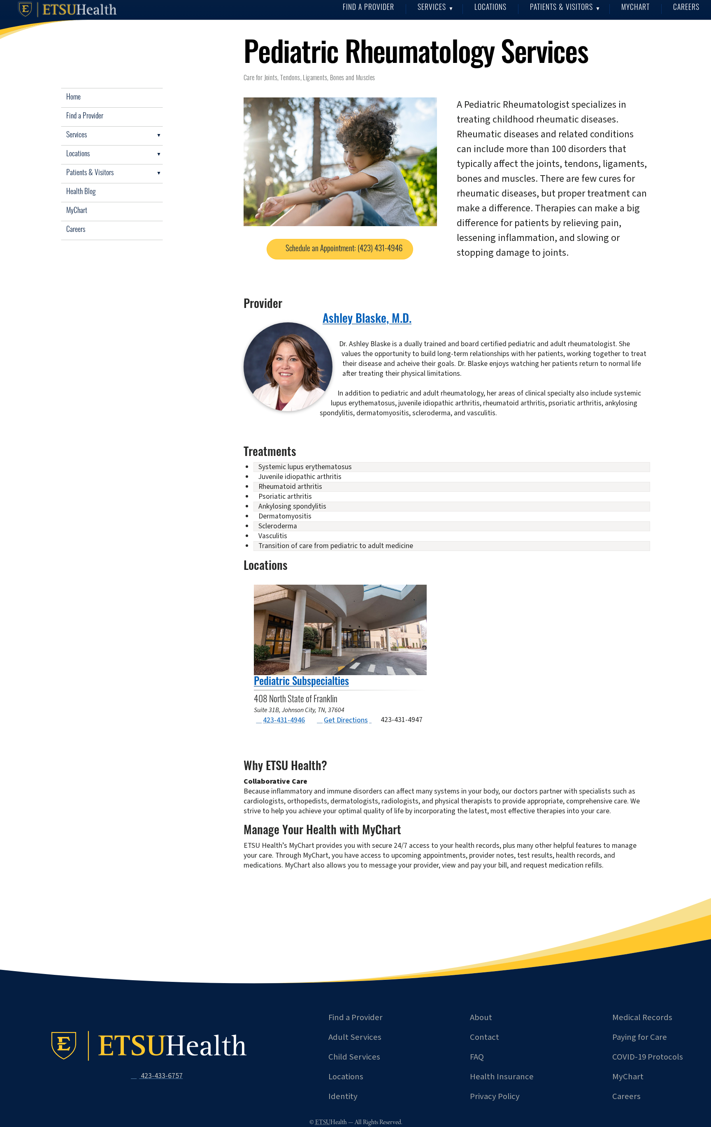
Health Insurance (502, 1077)
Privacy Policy (495, 1096)
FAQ (477, 1057)
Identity (343, 1096)
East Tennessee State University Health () (69, 10)
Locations (490, 8)
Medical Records (642, 1017)
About (481, 1017)
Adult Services (354, 1037)
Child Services (354, 1057)
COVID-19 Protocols (647, 1057)
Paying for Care (639, 1037)
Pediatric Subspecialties (301, 682)
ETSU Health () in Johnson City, (151, 1046)
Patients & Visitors (561, 8)
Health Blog (81, 192)
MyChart (635, 8)
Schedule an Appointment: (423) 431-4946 (344, 249)
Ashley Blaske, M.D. (367, 320)
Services (432, 8)
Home (73, 97)
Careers (686, 8)
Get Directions (345, 720)
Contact (484, 1037)
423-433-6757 (161, 1076)
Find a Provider (368, 8)
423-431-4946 (284, 720)
